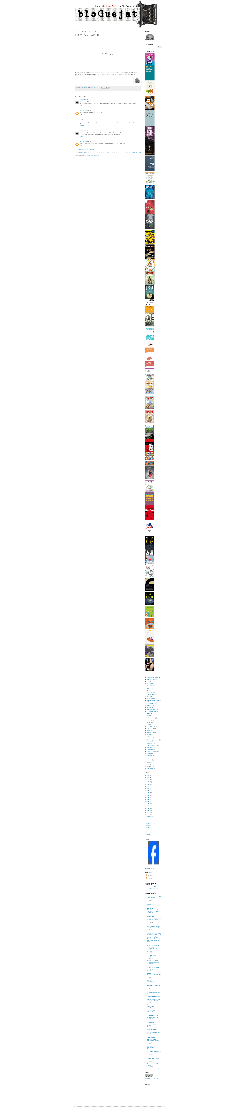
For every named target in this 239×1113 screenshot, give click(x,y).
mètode (148, 757)
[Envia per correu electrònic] (101, 88)
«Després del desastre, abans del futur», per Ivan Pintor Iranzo (154, 919)
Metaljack (82, 99)
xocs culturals (150, 768)
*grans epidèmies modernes (154, 700)
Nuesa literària (151, 925)
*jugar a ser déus (151, 709)
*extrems (149, 696)
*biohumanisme (151, 679)
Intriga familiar (150, 956)
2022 (148, 784)
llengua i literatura (151, 751)
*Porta (148, 724)
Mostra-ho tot (159, 1068)
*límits (148, 715)
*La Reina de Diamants (152, 711)
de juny (148, 830)
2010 (148, 810)
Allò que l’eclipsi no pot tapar (153, 992)
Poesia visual (150, 1022)
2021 (148, 786)
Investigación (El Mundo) (153, 887)
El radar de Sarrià (151, 991)
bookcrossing (150, 734)
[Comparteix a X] (105, 88)
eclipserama (150, 741)
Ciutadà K (149, 973)
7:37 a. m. (82, 146)
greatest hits (150, 749)
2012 (148, 806)
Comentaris (150, 878)
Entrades (149, 875)
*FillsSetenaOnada (151, 698)
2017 (148, 795)
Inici (108, 152)
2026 (148, 775)
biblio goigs (150, 932)
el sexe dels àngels (151, 745)
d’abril (148, 834)
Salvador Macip (84, 110)
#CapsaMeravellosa (152, 732)
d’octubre (149, 821)
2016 (148, 797)
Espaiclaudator (151, 1004)
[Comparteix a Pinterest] (109, 88)
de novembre (149, 819)
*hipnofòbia (149, 705)
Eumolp (149, 980)
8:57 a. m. (82, 115)
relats (148, 764)
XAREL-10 (150, 908)
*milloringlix (150, 721)
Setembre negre (150, 1047)
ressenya (149, 766)
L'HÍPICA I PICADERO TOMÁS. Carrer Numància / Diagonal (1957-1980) (153, 1041)
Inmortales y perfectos (152, 888)
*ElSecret (149, 689)
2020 (148, 788)
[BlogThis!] (103, 88)
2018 (148, 793)
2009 (148, 812)
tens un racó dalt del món (153, 1051)
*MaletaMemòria (151, 719)
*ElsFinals (149, 691)
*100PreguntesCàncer (152, 677)
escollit (148, 747)
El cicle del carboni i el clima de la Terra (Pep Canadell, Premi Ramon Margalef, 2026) (154, 999)
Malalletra (149, 753)
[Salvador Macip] (153, 864)
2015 (148, 799)
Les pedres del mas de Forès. (154, 898)
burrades (149, 738)
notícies (148, 759)
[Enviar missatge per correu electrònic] (98, 87)
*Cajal (148, 681)
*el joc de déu (150, 687)
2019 (148, 790)
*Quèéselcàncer (151, 726)
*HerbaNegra (150, 703)
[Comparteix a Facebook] (107, 88)
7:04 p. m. (82, 125)
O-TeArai (149, 1057)
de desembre (149, 816)
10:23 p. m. (82, 105)
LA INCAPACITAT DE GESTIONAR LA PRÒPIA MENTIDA (153, 950)
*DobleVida (149, 685)
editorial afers (151, 916)
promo (148, 762)
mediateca (149, 755)
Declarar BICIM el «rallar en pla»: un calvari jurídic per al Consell (153, 1032)
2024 (148, 779)
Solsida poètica (150, 1006)
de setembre (149, 823)
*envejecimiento (151, 692)
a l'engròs (149, 904)
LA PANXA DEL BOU (152, 1015)
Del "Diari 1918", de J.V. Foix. (153, 1052)
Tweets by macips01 (150, 868)
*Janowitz (149, 707)
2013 (148, 804)
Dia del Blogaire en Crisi (153, 740)
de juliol (148, 827)
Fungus (149, 1065)
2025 (148, 777)
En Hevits (149, 987)
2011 (148, 808)
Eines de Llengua (151, 955)
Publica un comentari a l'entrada (86, 149)
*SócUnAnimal (150, 728)
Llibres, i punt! (151, 1046)
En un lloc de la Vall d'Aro (153, 985)
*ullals (148, 730)
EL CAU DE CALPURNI (153, 967)
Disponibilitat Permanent (153, 996)
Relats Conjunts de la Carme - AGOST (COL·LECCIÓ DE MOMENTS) (154, 911)
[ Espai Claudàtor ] (152, 1010)
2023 (148, 782)
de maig (148, 832)
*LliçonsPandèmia (151, 717)
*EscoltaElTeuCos (151, 694)
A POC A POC (150, 969)
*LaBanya (149, 713)
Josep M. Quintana (152, 1029)
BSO (82, 89)
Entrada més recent (81, 152)
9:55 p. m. (82, 136)
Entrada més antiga (136, 152)
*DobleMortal (150, 683)
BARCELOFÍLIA (151, 1037)
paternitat (149, 761)
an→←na (149, 903)
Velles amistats (150, 981)
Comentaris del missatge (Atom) (91, 155)
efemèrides (149, 743)
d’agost (148, 825)
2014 (148, 801)
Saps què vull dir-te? (152, 1064)
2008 (148, 814)
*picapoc (149, 722)
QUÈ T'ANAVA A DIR (152, 961)
